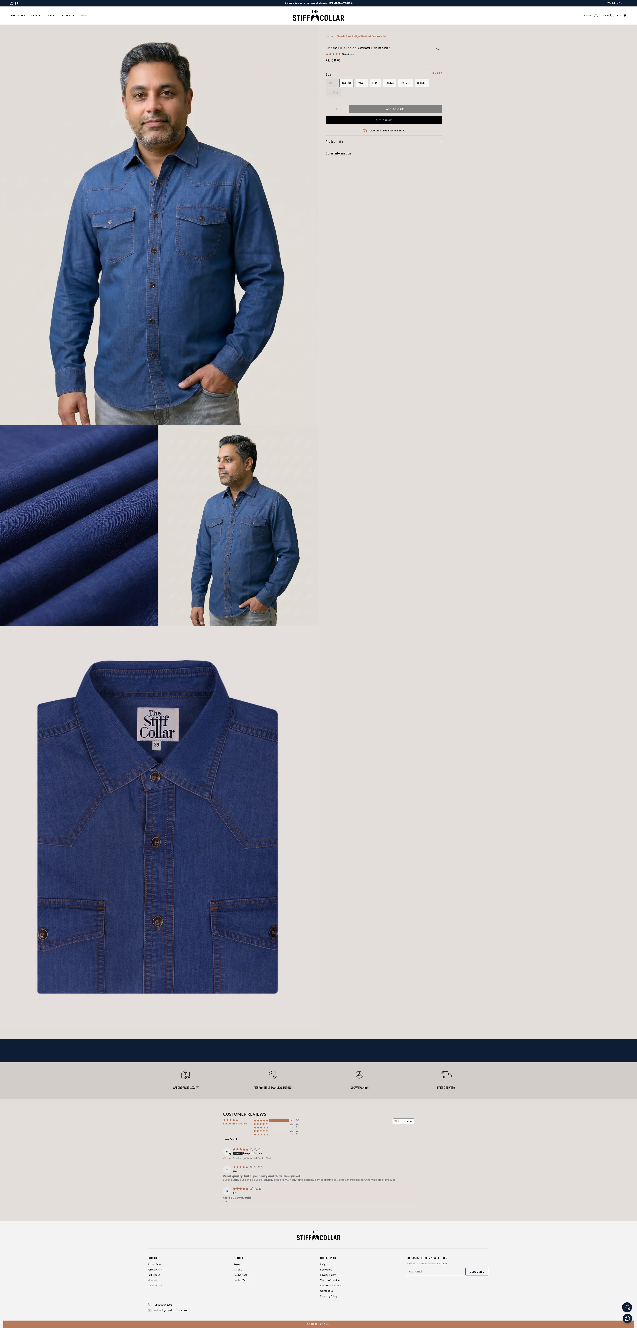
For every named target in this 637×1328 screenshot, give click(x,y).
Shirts (35, 15)
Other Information (338, 153)
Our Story (17, 15)
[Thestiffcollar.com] (318, 15)
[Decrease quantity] (329, 109)
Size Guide (326, 1269)
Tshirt (51, 15)
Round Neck (241, 1275)
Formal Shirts (155, 1269)
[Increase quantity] (344, 109)
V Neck (238, 1269)
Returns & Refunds (331, 1285)
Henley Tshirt (241, 1280)
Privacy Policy (328, 1275)
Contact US (326, 1291)
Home (329, 36)
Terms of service (330, 1280)
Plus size (68, 15)
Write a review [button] (403, 1121)
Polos (237, 1264)
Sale (83, 15)
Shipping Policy (328, 1296)
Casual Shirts (155, 1285)
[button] (334, 54)
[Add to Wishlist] (438, 48)
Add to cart (395, 109)
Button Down (155, 1264)
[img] (241, 1149)
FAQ (322, 1264)
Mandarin (153, 1280)
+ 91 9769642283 (162, 1304)
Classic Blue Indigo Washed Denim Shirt (361, 36)
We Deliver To (614, 3)
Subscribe (477, 1271)
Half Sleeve (154, 1275)
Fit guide (436, 72)
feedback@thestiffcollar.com (169, 1310)
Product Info (334, 141)
